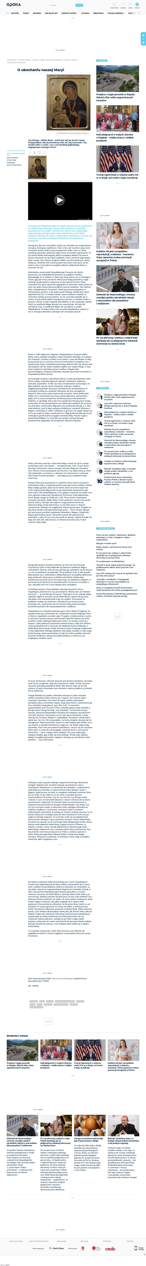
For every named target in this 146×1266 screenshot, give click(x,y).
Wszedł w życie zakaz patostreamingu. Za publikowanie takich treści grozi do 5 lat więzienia (115, 567)
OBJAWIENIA (73, 1004)
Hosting (130, 1241)
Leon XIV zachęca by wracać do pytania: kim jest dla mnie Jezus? (116, 574)
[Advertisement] (73, 34)
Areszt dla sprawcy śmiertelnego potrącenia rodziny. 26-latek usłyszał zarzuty (116, 594)
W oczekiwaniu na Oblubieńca (110, 561)
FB (30, 153)
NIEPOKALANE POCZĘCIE (61, 1004)
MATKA (39, 1004)
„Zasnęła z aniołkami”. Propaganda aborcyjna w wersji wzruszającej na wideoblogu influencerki (112, 581)
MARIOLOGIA (80, 1001)
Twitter (34, 153)
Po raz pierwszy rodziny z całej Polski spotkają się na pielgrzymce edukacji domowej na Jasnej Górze (113, 555)
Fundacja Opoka (16, 1241)
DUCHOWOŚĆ (33, 1001)
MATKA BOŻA (48, 1004)
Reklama (84, 1241)
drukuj (39, 153)
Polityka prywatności (38, 1241)
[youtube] (143, 43)
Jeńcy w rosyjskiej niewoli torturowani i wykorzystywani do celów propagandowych (116, 588)
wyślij (44, 153)
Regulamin (61, 1241)
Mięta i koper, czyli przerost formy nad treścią (114, 548)
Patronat (107, 1241)
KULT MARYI (50, 1001)
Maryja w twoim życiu (106, 543)
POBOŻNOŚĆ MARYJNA (36, 1007)
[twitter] (143, 39)
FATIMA (42, 1001)
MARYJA (32, 1004)
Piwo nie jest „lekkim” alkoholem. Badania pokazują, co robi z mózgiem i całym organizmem (115, 537)
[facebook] (143, 35)
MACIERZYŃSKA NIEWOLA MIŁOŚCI (65, 1001)
